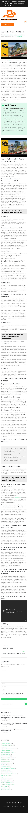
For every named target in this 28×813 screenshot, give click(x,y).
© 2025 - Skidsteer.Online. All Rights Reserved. (14, 806)
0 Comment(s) (18, 36)
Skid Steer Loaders (5, 761)
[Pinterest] (15, 803)
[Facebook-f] (7, 803)
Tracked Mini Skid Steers (7, 780)
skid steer (10, 61)
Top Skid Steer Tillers (6, 779)
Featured (3, 747)
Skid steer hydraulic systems (7, 757)
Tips (2, 777)
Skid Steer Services (5, 766)
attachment (18, 497)
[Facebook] (2, 5)
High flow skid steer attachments (9, 748)
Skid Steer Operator (5, 764)
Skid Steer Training (5, 770)
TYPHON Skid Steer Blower (7, 784)
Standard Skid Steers (6, 775)
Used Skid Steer (4, 788)
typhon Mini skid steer (6, 782)
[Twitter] (10, 5)
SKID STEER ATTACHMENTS (7, 752)
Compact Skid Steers (20, 34)
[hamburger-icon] (25, 22)
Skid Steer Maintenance (6, 763)
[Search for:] (12, 704)
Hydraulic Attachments (6, 750)
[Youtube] (18, 803)
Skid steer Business (5, 754)
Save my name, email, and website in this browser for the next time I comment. (12, 694)
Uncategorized (4, 786)
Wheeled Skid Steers (6, 789)
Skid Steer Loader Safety (7, 759)
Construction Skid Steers (7, 745)
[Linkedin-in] (13, 803)
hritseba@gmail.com (8, 34)
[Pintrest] (13, 5)
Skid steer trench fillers (6, 772)
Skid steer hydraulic (5, 756)
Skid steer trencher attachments (8, 773)
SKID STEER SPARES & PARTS (8, 768)
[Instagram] (5, 5)
